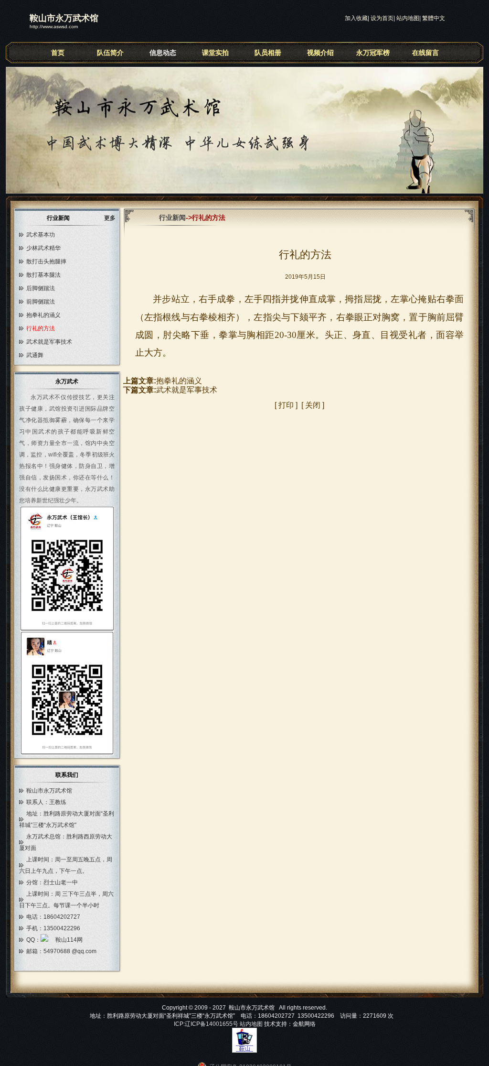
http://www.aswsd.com (54, 26)
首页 (57, 52)
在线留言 (425, 52)
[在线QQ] (62, 939)
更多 (112, 218)
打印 (286, 405)
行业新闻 (172, 217)
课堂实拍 (215, 52)
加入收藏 (356, 18)
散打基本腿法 (43, 275)
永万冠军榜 (373, 52)
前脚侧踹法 (40, 301)
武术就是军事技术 (49, 341)
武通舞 (34, 355)
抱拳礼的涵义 (43, 315)
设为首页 (382, 18)
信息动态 (162, 52)
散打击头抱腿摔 (46, 261)
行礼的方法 (40, 328)
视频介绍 (320, 52)
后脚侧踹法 (40, 288)
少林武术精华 (43, 248)
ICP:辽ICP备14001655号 (206, 1024)
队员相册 (268, 52)
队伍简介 (110, 52)
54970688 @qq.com (69, 951)
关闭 (312, 405)
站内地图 (407, 18)
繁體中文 (433, 18)
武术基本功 (40, 234)
